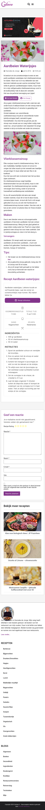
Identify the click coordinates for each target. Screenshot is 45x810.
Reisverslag (7, 786)
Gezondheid (7, 761)
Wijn (4, 795)
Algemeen (7, 752)
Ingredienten (8, 766)
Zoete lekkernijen (9, 736)
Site (5, 475)
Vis (4, 726)
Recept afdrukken (23, 300)
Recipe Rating (9, 426)
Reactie (7, 431)
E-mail (6, 467)
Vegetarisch (7, 722)
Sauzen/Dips (8, 707)
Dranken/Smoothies (10, 659)
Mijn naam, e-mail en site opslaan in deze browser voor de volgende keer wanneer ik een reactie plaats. (22, 487)
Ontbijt (5, 692)
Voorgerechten (8, 731)
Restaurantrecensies (11, 781)
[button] (32, 4)
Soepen (6, 712)
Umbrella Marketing (24, 806)
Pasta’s (5, 697)
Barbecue (6, 649)
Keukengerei (8, 771)
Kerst (5, 673)
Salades (6, 702)
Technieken (7, 790)
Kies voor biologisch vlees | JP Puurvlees (22, 533)
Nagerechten (8, 688)
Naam (6, 458)
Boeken (6, 757)
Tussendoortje (8, 717)
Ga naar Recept (12, 98)
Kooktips (6, 776)
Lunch (5, 678)
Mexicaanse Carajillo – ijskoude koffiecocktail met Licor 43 (22, 588)
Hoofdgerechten (9, 668)
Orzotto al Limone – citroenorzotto (22, 560)
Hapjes (5, 663)
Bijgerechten (8, 654)
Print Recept (26, 98)
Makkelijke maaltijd (10, 683)
